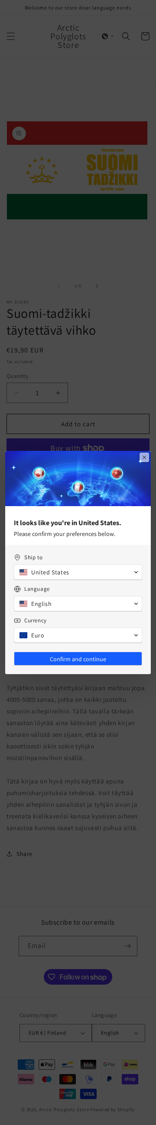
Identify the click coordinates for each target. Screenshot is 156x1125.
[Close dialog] (144, 457)
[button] (78, 572)
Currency (35, 620)
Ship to (33, 557)
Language (37, 589)
